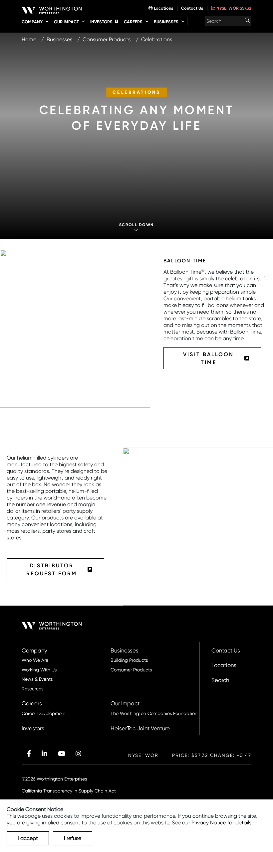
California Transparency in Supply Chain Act (69, 790)
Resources (32, 688)
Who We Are (35, 660)
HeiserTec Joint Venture (140, 728)
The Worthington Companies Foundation (154, 713)
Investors (33, 728)
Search (220, 680)
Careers (32, 703)
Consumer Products (107, 39)
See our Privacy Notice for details (211, 822)
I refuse (72, 838)
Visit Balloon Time (208, 358)
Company (34, 650)
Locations (163, 8)
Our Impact (125, 703)
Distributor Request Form (51, 569)
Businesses (59, 39)
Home (29, 39)
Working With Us (39, 669)
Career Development (44, 713)
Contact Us (192, 8)
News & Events (37, 679)
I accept (28, 838)
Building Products (129, 660)
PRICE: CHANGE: (189, 755)
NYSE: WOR (233, 8)
